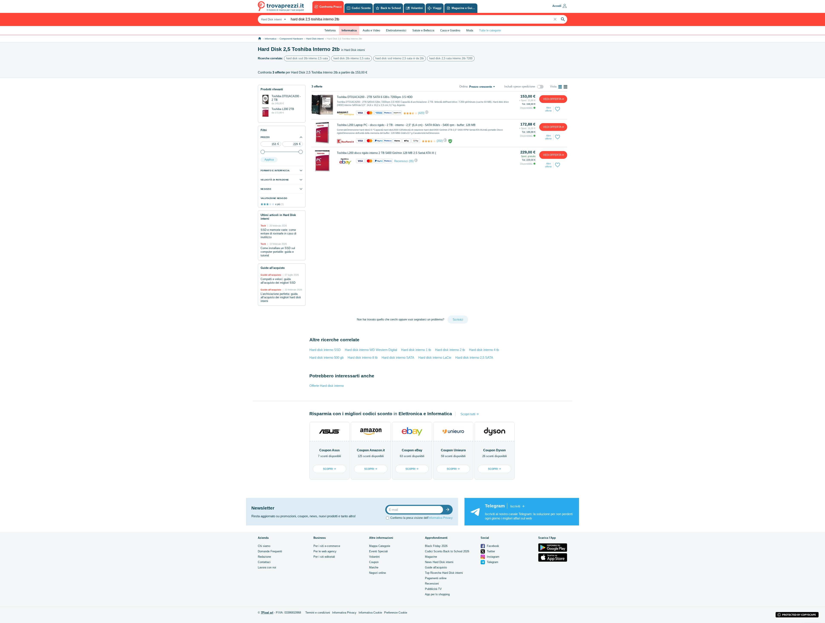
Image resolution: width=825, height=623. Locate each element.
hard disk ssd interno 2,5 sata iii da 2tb (399, 58)
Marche (373, 567)
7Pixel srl (267, 612)
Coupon (374, 562)
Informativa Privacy (440, 517)
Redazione (264, 556)
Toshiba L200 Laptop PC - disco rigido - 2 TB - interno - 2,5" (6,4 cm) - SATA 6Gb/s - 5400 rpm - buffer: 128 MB (406, 125)
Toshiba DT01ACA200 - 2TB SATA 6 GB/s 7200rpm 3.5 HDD (374, 97)
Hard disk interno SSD (325, 350)
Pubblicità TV (433, 589)
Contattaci (264, 562)
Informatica (270, 38)
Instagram (492, 556)
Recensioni (432, 583)
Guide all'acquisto (436, 567)
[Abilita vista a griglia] (565, 87)
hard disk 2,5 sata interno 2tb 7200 (450, 58)
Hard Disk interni (315, 38)
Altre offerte (548, 109)
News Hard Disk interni (439, 562)
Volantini (374, 556)
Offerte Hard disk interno (326, 385)
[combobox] (273, 19)
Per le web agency (324, 551)
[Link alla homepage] (259, 38)
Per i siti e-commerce (326, 546)
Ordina (463, 86)
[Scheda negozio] (345, 113)
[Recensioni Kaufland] (429, 141)
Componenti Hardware (291, 38)
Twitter (490, 551)
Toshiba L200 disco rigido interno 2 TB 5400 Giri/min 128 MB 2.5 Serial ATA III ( (386, 153)
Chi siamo (264, 546)
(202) (440, 140)
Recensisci (401, 161)
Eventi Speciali (378, 551)
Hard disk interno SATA (398, 357)
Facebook (492, 546)
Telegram (492, 562)
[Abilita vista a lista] (560, 87)
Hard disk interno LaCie (434, 357)
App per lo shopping (437, 594)
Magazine (431, 556)
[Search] (563, 19)
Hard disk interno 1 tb (416, 350)
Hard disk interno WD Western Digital (371, 350)
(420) (421, 113)
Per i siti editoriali (324, 556)
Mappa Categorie (379, 546)
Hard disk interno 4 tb (484, 350)
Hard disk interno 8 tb (362, 357)
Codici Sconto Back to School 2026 (447, 551)
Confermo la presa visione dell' (421, 517)
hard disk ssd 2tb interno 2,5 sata (307, 58)
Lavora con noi (267, 567)
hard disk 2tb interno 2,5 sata (351, 58)
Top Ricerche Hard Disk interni (444, 572)
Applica (269, 159)
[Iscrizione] (449, 509)
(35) (411, 161)
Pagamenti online (435, 578)
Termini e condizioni (317, 612)
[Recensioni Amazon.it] (410, 113)
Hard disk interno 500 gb (326, 357)
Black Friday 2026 (436, 546)
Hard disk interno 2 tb (450, 350)
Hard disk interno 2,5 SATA (474, 357)
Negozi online (377, 572)
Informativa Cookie (370, 612)
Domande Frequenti (270, 551)
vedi (552, 99)
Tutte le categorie (490, 30)
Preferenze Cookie (395, 612)
